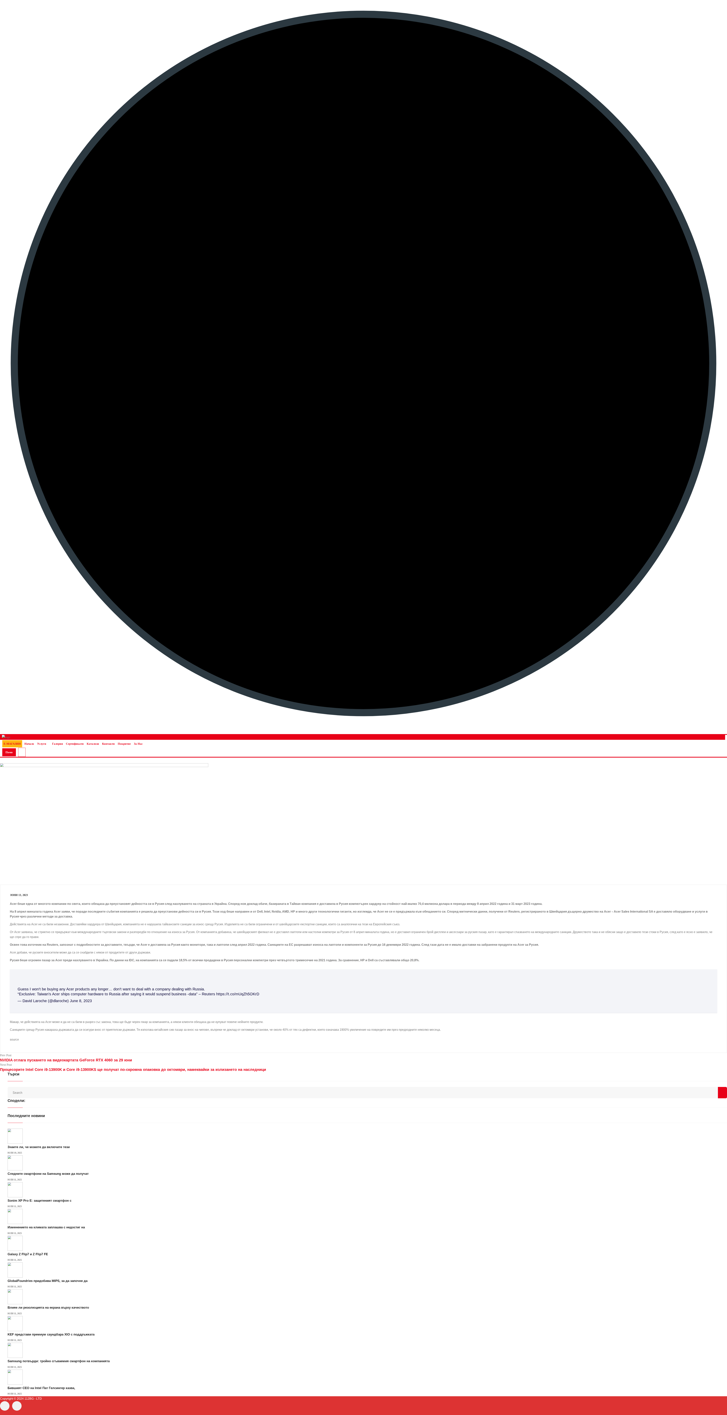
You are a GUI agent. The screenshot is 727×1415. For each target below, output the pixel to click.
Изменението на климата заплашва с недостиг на (46, 1227)
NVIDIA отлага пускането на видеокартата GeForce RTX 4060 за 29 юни (66, 1060)
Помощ (9, 753)
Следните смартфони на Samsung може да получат (48, 1174)
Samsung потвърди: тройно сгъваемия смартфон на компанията (59, 1361)
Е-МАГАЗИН (12, 743)
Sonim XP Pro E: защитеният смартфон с (39, 1200)
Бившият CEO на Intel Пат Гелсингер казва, (41, 1388)
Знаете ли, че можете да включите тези (39, 1147)
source (14, 1039)
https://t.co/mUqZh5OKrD (237, 994)
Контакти (108, 743)
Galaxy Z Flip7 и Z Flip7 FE (28, 1254)
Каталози (93, 743)
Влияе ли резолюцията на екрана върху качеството (48, 1307)
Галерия (57, 743)
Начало (29, 743)
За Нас (138, 743)
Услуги (41, 743)
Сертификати (75, 743)
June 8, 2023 (81, 1001)
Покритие (124, 743)
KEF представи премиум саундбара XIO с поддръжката (51, 1334)
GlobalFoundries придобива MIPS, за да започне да (47, 1281)
